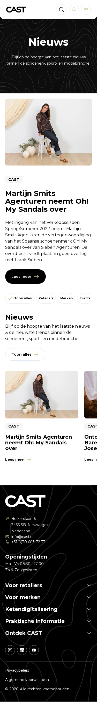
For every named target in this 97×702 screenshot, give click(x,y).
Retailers (46, 298)
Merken (66, 298)
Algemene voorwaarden (27, 679)
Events (85, 298)
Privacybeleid (17, 670)
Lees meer (21, 276)
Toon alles (23, 298)
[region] (48, 420)
